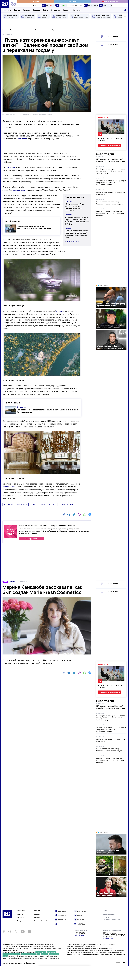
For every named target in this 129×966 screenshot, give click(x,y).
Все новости (71, 241)
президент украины (66, 504)
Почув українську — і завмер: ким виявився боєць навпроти (111, 873)
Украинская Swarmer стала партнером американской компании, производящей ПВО (76, 234)
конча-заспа (22, 504)
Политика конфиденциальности (111, 918)
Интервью (81, 919)
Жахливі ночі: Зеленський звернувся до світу (108, 852)
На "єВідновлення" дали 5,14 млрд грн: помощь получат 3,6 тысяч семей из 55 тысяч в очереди (77, 220)
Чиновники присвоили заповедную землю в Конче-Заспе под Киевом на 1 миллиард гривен (47, 411)
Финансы (26, 10)
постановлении (10, 487)
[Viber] (79, 514)
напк (33, 504)
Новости (66, 10)
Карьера (36, 10)
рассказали (22, 138)
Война (45, 10)
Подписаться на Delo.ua (111, 145)
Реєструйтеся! (31, 539)
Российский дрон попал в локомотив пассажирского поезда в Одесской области (110, 213)
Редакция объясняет (81, 924)
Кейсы (79, 915)
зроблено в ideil (121, 962)
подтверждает (19, 190)
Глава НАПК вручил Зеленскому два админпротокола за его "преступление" (34, 227)
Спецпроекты (73, 1)
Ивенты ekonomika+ (41, 921)
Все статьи (113, 44)
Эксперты (77, 10)
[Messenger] (90, 514)
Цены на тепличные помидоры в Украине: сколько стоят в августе (109, 203)
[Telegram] (68, 514)
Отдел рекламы (109, 914)
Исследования (63, 924)
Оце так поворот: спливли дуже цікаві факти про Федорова (110, 326)
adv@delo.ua (79, 935)
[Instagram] (29, 931)
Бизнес (17, 10)
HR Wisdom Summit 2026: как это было (110, 139)
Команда (106, 911)
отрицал (60, 311)
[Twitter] (74, 514)
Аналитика (62, 919)
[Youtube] (22, 931)
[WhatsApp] (85, 514)
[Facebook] (63, 514)
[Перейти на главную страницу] (5, 4)
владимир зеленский (47, 504)
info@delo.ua (108, 938)
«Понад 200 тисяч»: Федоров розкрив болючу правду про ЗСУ (110, 347)
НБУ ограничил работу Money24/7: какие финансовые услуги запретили (74, 207)
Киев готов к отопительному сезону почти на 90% (110, 193)
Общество (55, 10)
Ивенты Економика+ (109, 1)
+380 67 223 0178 (81, 933)
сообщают (11, 167)
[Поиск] (125, 10)
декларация (8, 504)
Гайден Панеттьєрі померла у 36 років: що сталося (111, 894)
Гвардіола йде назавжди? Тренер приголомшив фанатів (111, 305)
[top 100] (13, 4)
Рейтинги (36, 1)
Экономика (6, 10)
